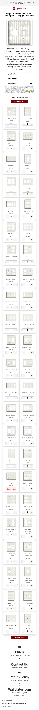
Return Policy (12, 83)
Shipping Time (12, 78)
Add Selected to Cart (19, 101)
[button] (11, 112)
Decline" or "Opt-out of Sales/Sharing (14, 703)
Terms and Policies (7, 700)
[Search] (6, 8)
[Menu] (2, 8)
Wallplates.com (10, 707)
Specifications (12, 74)
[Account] (32, 8)
